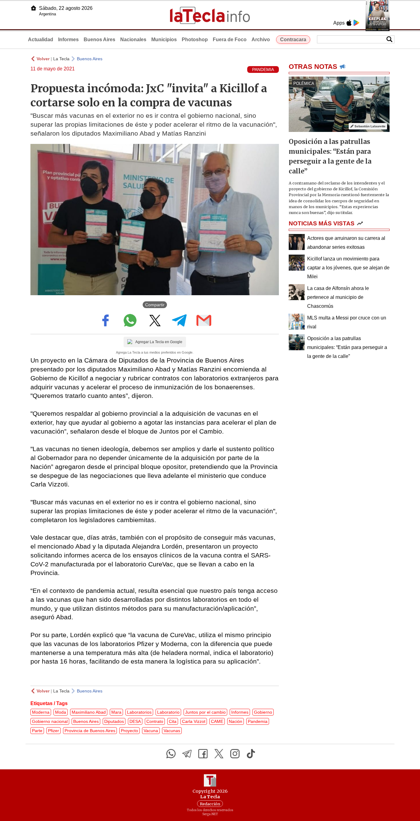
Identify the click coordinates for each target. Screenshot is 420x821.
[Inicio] (33, 8)
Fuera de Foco (230, 39)
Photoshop (195, 39)
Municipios (164, 39)
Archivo (261, 39)
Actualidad (40, 39)
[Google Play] (356, 23)
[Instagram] (235, 753)
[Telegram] (187, 753)
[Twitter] (219, 753)
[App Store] (349, 23)
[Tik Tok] (251, 753)
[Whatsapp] (171, 753)
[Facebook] (203, 753)
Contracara (293, 39)
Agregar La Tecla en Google (158, 342)
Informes (68, 39)
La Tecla (61, 58)
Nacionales (133, 39)
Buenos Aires (99, 39)
